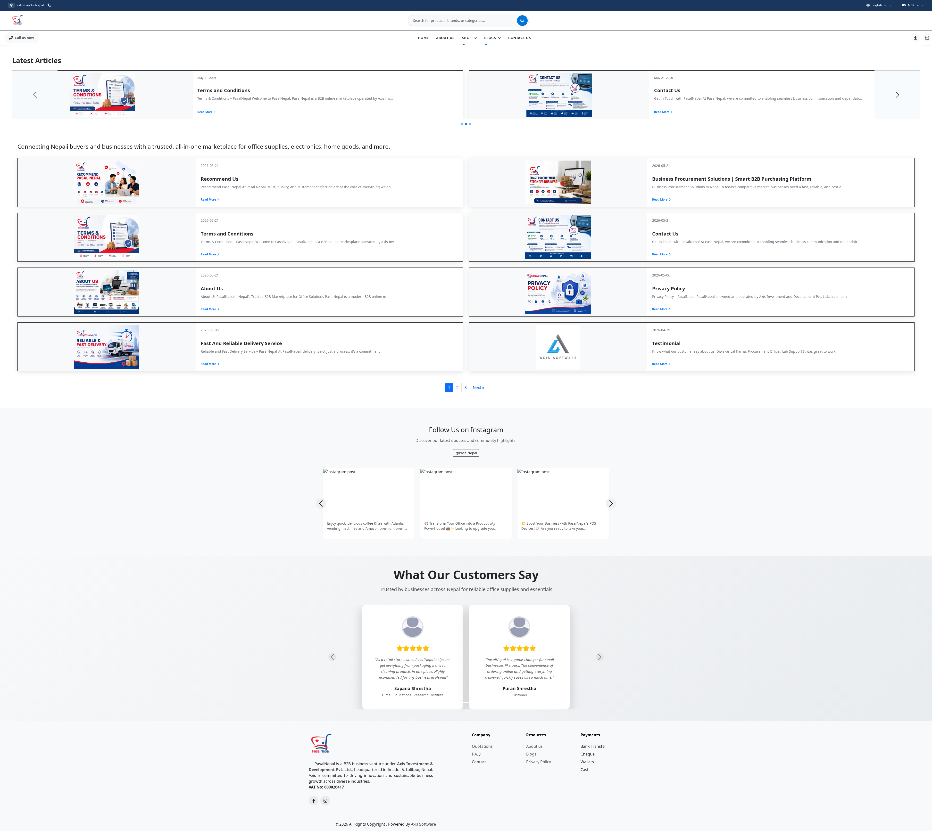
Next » (478, 387)
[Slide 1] (462, 124)
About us (534, 746)
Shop (467, 37)
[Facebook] (915, 37)
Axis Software (423, 824)
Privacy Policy (538, 761)
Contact (479, 761)
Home (423, 37)
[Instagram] (927, 37)
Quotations (482, 746)
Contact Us (519, 37)
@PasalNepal (466, 453)
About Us (445, 37)
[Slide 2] (466, 124)
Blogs (490, 37)
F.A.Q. (477, 754)
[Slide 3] (470, 124)
